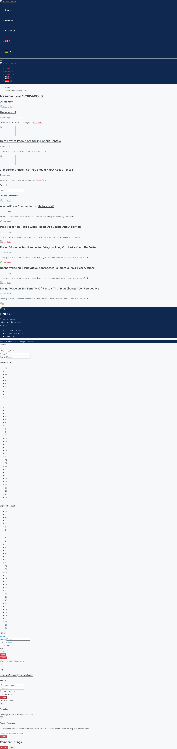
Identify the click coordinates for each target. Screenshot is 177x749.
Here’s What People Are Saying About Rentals (30, 141)
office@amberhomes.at (15, 333)
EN (10, 41)
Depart (3, 357)
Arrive (2, 354)
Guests (3, 639)
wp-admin (18, 117)
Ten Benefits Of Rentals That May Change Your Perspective (60, 288)
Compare (4, 747)
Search (3, 658)
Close (12, 747)
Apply (3, 655)
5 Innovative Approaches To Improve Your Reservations (58, 268)
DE (10, 51)
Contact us (10, 31)
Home (8, 10)
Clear (3, 633)
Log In (3, 697)
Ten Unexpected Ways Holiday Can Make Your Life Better (59, 247)
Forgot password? (8, 694)
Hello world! (8, 112)
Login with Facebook (8, 675)
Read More (37, 122)
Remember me (9, 691)
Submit (3, 737)
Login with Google (25, 675)
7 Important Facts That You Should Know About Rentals (36, 169)
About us (9, 20)
